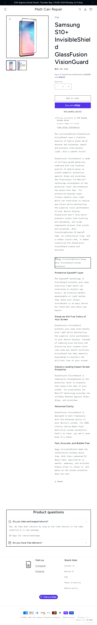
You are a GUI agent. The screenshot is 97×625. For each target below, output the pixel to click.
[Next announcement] (92, 2)
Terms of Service (72, 583)
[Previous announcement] (4, 2)
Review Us (69, 571)
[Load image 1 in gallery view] (11, 65)
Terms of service (83, 620)
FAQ (66, 577)
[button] (5, 9)
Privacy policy (84, 617)
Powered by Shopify (52, 617)
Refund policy (71, 588)
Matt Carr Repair (35, 617)
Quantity (59, 81)
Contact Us (69, 566)
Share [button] (60, 481)
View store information (68, 127)
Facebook (39, 571)
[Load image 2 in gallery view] (22, 65)
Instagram (40, 566)
